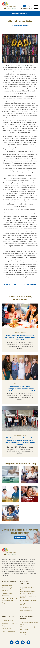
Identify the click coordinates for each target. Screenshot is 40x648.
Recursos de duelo (26, 610)
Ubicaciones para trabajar (28, 627)
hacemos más (6, 628)
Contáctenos (20, 537)
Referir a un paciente (8, 631)
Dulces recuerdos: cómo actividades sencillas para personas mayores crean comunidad (20, 337)
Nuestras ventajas (7, 620)
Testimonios (5, 590)
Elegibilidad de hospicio (9, 623)
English (30, 6)
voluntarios (23, 635)
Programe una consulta (20, 13)
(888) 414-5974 (27, 8)
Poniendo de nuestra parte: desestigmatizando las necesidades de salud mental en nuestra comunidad (20, 389)
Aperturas (23, 632)
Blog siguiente (30, 285)
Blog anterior (10, 285)
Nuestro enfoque (7, 593)
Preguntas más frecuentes (28, 600)
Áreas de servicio (25, 607)
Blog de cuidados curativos (10, 603)
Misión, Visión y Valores (9, 588)
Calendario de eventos (20, 26)
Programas (5, 626)
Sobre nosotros (7, 585)
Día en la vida (24, 629)
